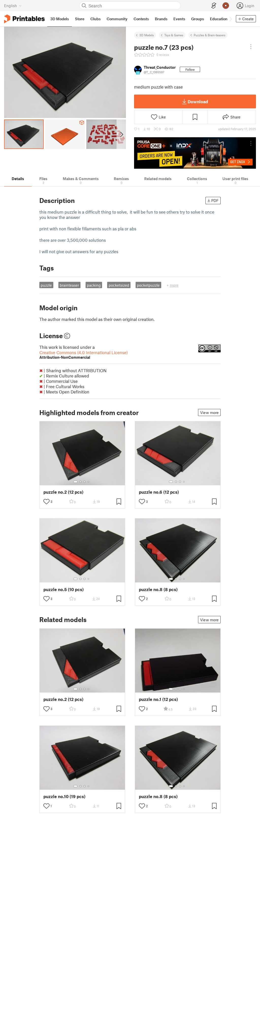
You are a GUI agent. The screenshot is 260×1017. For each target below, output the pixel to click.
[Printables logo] (24, 18)
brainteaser (69, 285)
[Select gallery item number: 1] (75, 482)
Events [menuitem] (179, 18)
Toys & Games (173, 35)
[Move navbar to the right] (230, 18)
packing (94, 285)
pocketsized (119, 285)
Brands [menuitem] (161, 18)
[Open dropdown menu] (251, 47)
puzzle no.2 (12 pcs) (63, 492)
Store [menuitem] (79, 18)
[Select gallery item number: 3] (85, 482)
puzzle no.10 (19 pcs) (64, 796)
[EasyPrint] (214, 5)
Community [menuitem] (117, 18)
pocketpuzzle (148, 285)
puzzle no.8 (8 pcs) (158, 589)
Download (198, 101)
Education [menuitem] (219, 18)
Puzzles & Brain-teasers (209, 35)
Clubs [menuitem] (95, 18)
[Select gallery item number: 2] (80, 482)
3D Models (146, 35)
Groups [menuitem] (197, 18)
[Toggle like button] (46, 501)
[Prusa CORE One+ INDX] (195, 153)
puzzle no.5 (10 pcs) (63, 589)
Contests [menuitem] (141, 18)
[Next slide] (121, 134)
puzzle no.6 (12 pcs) (159, 492)
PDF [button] (215, 200)
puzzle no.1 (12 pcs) (158, 699)
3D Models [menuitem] (59, 18)
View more (209, 412)
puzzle (46, 285)
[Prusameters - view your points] (225, 5)
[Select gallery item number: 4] (89, 482)
